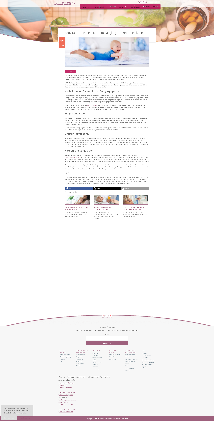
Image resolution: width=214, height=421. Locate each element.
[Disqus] (107, 247)
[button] (79, 188)
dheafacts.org (64, 402)
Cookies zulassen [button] (25, 418)
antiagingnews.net (66, 387)
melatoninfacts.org (66, 404)
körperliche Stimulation (72, 157)
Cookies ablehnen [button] (9, 418)
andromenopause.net (67, 393)
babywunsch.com (65, 385)
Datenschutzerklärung (148, 360)
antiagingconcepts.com (67, 400)
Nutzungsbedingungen (148, 362)
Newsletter (145, 358)
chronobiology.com (66, 395)
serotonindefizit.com (66, 383)
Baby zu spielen (92, 105)
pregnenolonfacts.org (67, 409)
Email (107, 334)
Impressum (145, 367)
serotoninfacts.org (66, 412)
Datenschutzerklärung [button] (20, 413)
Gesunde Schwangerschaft (66, 3)
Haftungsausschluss (147, 364)
